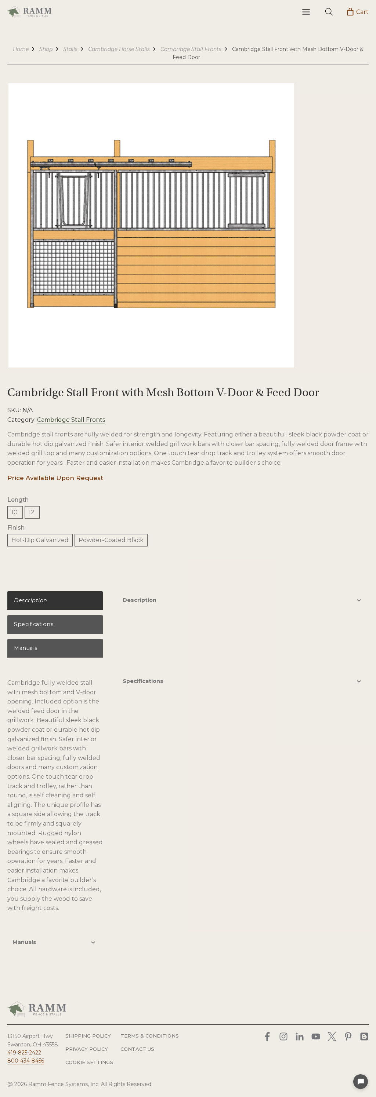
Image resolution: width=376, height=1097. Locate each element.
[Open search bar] (329, 11)
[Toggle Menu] (306, 11)
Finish (16, 527)
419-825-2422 (24, 1052)
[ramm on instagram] (283, 1036)
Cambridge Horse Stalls (119, 49)
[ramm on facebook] (267, 1036)
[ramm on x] (332, 1036)
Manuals (25, 648)
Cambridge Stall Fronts (190, 49)
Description (30, 600)
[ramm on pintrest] (348, 1036)
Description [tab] (139, 600)
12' (32, 512)
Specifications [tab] (143, 681)
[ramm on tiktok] (364, 1036)
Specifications (33, 624)
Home (21, 49)
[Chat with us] (360, 1081)
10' (15, 512)
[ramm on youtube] (315, 1036)
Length (18, 499)
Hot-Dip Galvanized (40, 540)
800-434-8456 (25, 1060)
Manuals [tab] (24, 942)
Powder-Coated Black (111, 540)
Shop (46, 49)
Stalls (70, 49)
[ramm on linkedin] (299, 1036)
